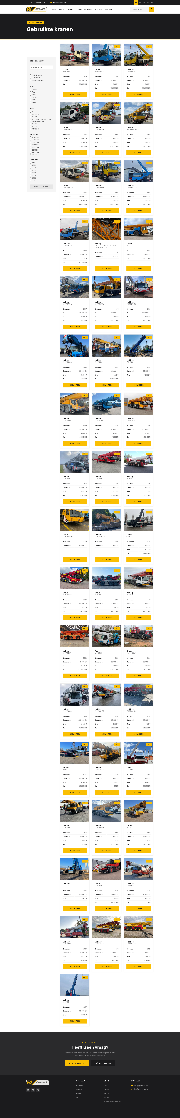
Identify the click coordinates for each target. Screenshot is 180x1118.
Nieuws (106, 1097)
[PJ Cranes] (36, 9)
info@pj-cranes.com (141, 1086)
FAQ (105, 1086)
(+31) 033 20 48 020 (103, 1063)
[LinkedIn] (28, 1090)
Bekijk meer (75, 94)
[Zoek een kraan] (151, 9)
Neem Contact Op (77, 1063)
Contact (106, 1090)
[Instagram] (38, 1090)
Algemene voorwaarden (112, 1101)
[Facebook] (33, 1090)
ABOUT (106, 1094)
